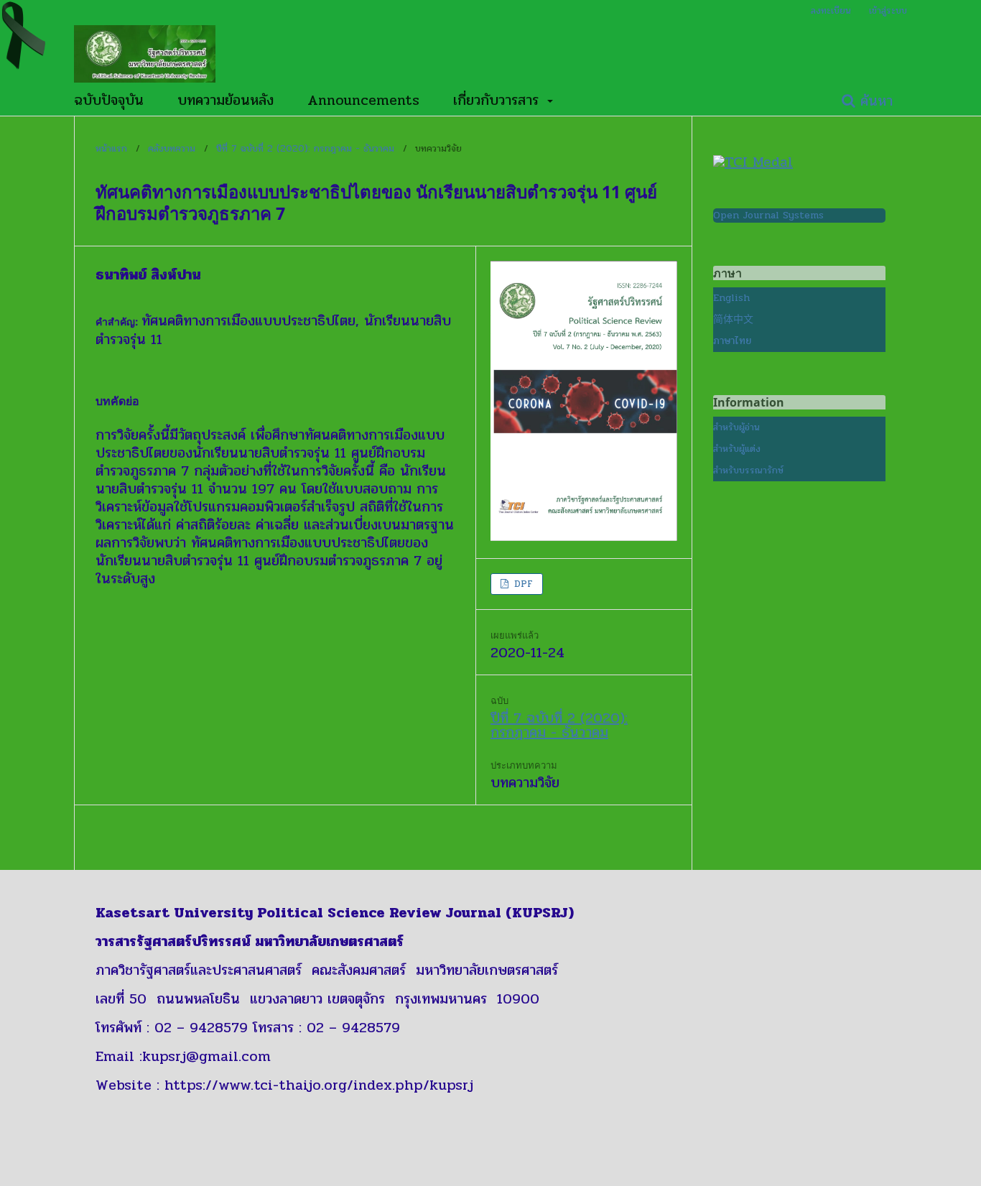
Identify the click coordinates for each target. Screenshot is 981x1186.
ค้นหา (874, 101)
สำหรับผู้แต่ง (737, 449)
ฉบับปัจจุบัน (109, 100)
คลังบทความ (171, 149)
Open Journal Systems (768, 215)
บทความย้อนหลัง (225, 100)
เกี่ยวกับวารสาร (498, 100)
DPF (522, 584)
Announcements (363, 100)
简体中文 (733, 319)
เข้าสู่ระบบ (888, 11)
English (731, 297)
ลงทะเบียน (831, 11)
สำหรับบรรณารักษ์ (748, 470)
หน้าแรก (111, 149)
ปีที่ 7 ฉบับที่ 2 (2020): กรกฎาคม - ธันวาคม (305, 149)
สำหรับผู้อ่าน (736, 427)
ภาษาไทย (732, 340)
